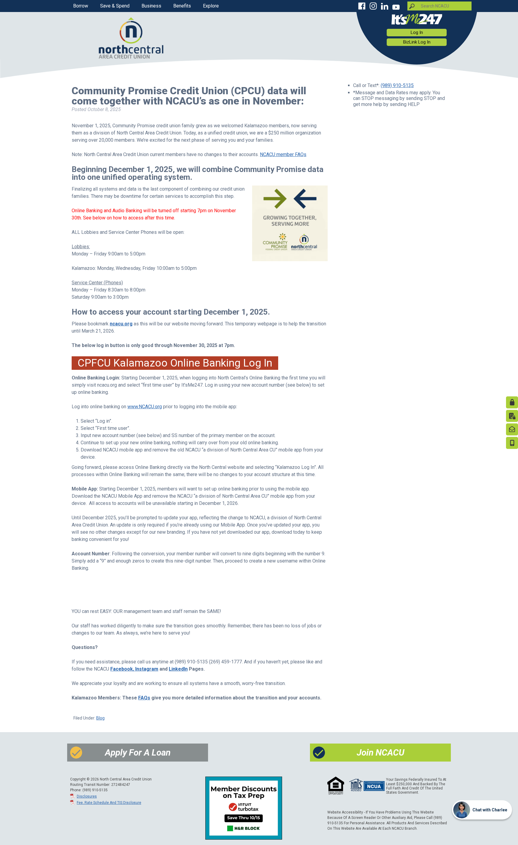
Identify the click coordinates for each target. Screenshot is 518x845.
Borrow (80, 6)
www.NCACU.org (144, 406)
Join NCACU (380, 752)
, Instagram (145, 669)
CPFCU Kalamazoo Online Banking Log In (175, 363)
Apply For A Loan (138, 752)
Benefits (182, 6)
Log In (417, 32)
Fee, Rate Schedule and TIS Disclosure (109, 803)
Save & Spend (115, 6)
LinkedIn (178, 669)
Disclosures (87, 796)
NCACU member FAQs (283, 154)
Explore (211, 6)
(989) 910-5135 (397, 85)
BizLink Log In (416, 42)
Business (151, 6)
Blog (100, 718)
